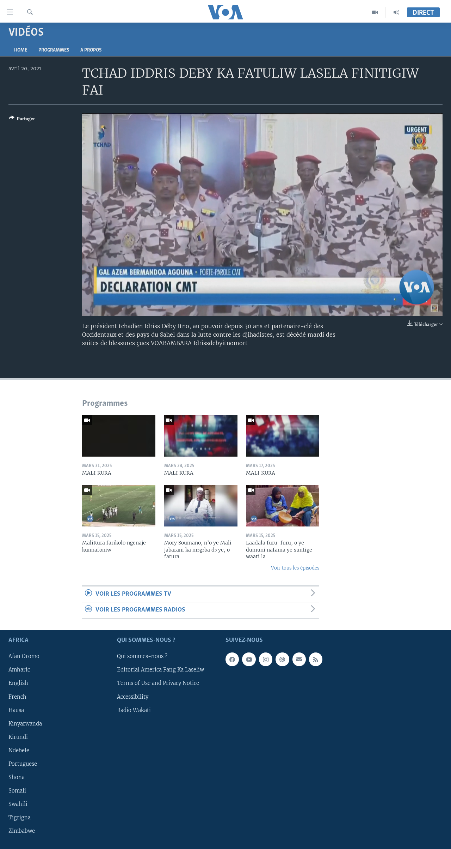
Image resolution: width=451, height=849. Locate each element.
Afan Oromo (23, 656)
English (18, 683)
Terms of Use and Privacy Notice (158, 683)
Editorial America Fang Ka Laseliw (160, 670)
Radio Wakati (134, 710)
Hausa (16, 710)
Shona (16, 777)
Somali (17, 791)
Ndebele (18, 750)
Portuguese (22, 764)
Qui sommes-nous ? (142, 656)
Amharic (19, 670)
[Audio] (396, 12)
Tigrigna (19, 817)
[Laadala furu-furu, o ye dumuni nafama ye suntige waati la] (282, 505)
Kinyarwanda (25, 723)
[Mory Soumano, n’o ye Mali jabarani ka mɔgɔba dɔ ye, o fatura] (200, 505)
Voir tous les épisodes (295, 568)
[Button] (22, 120)
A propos (90, 50)
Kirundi (18, 737)
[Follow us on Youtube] (248, 659)
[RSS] (315, 659)
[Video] (375, 12)
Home (20, 50)
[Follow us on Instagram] (265, 659)
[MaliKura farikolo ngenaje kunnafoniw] (118, 505)
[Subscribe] (299, 659)
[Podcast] (282, 659)
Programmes (53, 50)
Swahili (17, 804)
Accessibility (132, 696)
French (17, 696)
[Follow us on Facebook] (232, 659)
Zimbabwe (21, 831)
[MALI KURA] (118, 436)
